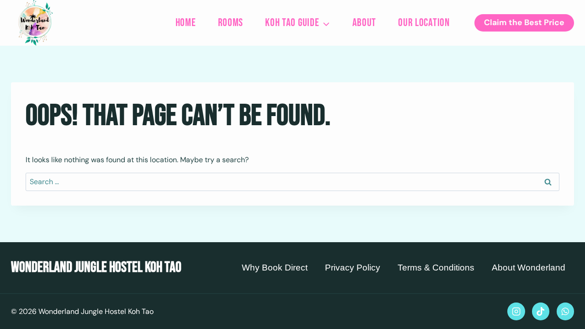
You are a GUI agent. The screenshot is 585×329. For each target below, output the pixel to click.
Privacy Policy (352, 267)
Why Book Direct (275, 267)
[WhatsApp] (565, 311)
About (364, 22)
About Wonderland (528, 267)
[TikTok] (540, 311)
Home (186, 22)
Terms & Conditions (436, 267)
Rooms (231, 22)
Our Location (424, 22)
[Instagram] (516, 311)
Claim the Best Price (524, 22)
